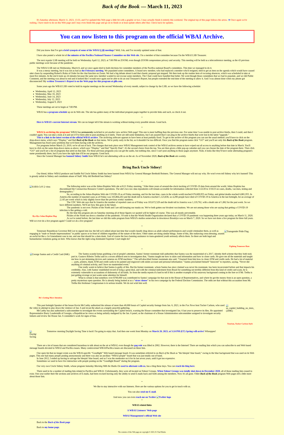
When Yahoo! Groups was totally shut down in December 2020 (188, 371)
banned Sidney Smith (77, 156)
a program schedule (57, 112)
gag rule (138, 345)
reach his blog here (185, 366)
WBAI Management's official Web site (142, 415)
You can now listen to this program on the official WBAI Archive (141, 36)
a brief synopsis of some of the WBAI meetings (88, 50)
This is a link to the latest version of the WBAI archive (67, 137)
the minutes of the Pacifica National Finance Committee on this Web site (103, 55)
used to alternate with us (133, 366)
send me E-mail (148, 391)
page (59, 422)
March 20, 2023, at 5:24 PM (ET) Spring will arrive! (178, 331)
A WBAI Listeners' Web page (142, 410)
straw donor (141, 280)
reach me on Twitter (146, 397)
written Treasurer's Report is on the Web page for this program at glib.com (84, 81)
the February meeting (92, 70)
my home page (52, 427)
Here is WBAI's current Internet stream (57, 122)
